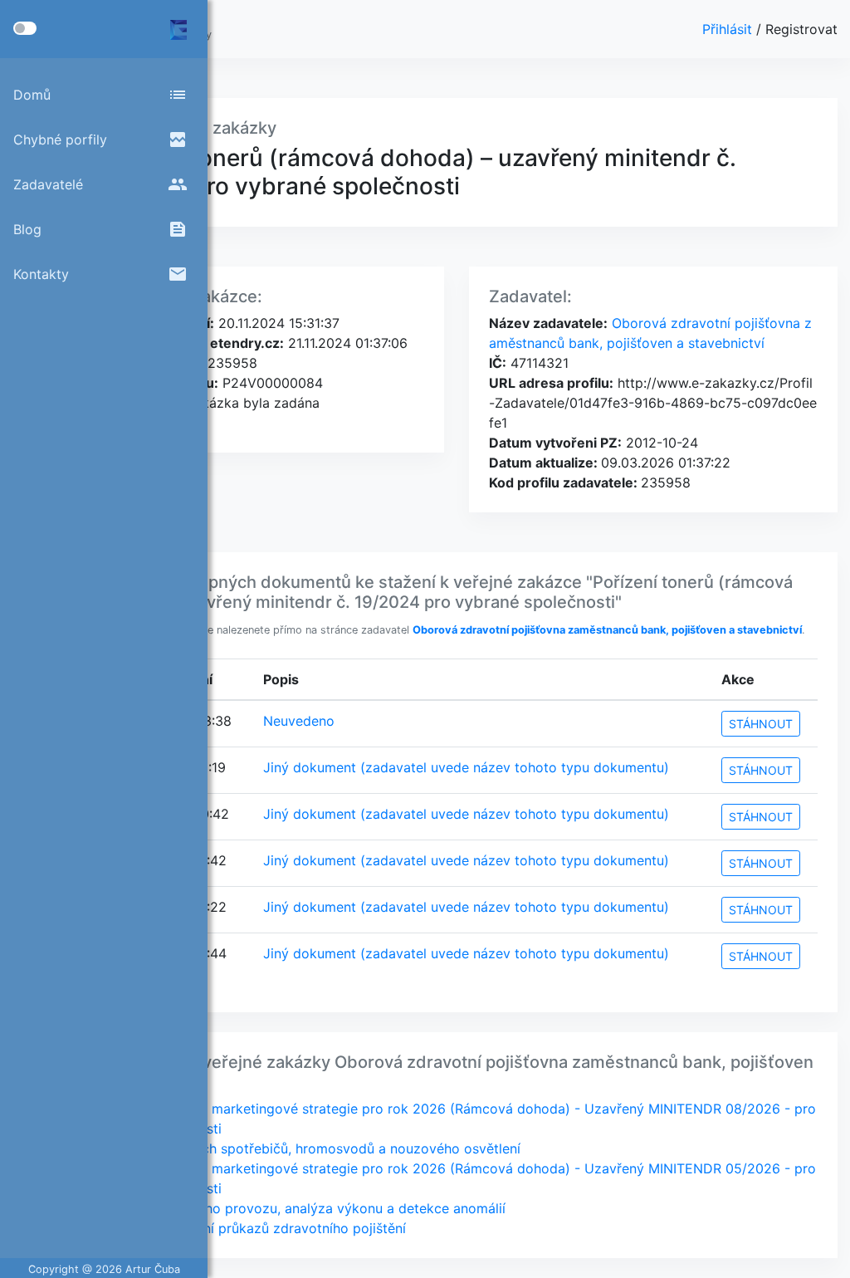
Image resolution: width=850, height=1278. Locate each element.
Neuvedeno (299, 720)
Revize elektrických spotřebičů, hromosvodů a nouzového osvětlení (307, 1148)
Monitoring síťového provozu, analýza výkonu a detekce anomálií (300, 1208)
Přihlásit (729, 29)
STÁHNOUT (761, 724)
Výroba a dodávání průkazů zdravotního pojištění (250, 1228)
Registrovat (801, 29)
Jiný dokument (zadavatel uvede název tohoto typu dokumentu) (466, 767)
